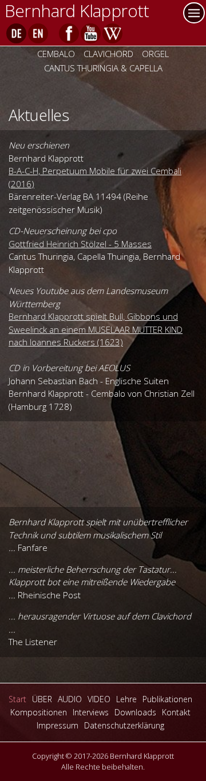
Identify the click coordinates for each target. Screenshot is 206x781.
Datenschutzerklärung (124, 725)
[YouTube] (91, 33)
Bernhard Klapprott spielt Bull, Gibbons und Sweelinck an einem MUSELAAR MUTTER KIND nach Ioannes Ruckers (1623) (96, 329)
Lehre (126, 699)
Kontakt (176, 712)
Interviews (91, 712)
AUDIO (70, 699)
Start (17, 699)
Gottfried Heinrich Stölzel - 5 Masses (80, 243)
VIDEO (99, 699)
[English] (38, 33)
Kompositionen (38, 712)
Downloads (135, 712)
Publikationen (167, 699)
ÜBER (42, 699)
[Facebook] (69, 33)
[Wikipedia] (112, 33)
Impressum (57, 725)
